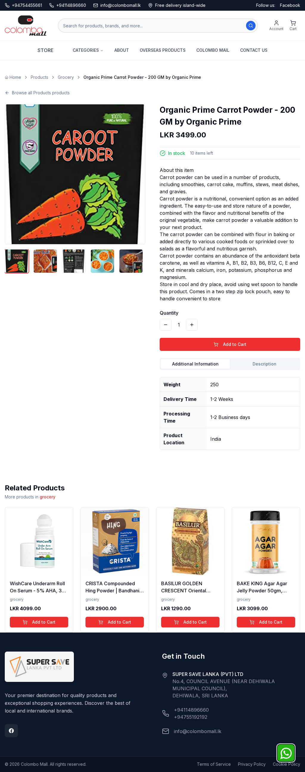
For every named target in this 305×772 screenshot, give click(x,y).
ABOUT (121, 50)
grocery (47, 496)
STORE (46, 50)
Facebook (290, 5)
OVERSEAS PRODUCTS (163, 50)
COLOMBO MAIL (212, 50)
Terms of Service (214, 764)
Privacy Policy (252, 764)
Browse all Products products (41, 92)
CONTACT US (253, 50)
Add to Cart (234, 344)
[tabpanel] (230, 411)
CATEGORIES (86, 50)
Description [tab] (264, 363)
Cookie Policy (286, 764)
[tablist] (230, 364)
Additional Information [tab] (195, 363)
